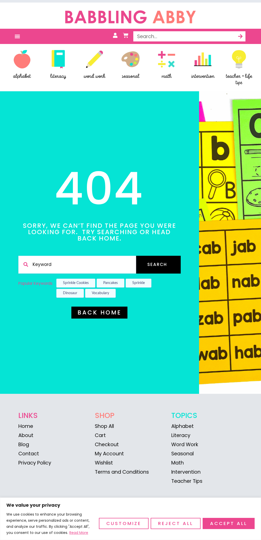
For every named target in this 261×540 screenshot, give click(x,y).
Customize (123, 523)
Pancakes (110, 283)
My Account (109, 453)
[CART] (125, 35)
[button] (17, 36)
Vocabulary (100, 293)
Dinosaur (70, 293)
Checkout (107, 444)
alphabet (22, 76)
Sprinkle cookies (76, 283)
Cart (100, 435)
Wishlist (104, 462)
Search (157, 264)
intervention (203, 76)
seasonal (130, 76)
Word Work (184, 444)
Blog (23, 444)
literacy (58, 76)
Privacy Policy (34, 462)
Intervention (186, 472)
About (25, 435)
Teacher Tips (186, 481)
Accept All (228, 523)
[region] (130, 519)
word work (94, 76)
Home (25, 426)
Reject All (175, 523)
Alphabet (182, 426)
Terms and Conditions (122, 472)
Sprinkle (138, 283)
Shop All (104, 426)
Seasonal (182, 453)
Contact (28, 453)
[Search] (240, 36)
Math (177, 462)
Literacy (180, 435)
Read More (78, 532)
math (167, 76)
